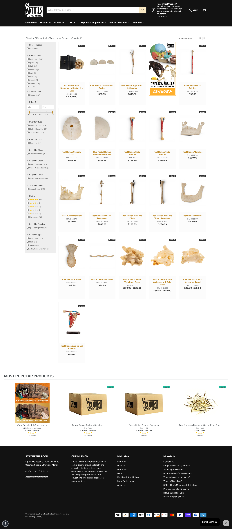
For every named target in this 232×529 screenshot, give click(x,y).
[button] (194, 10)
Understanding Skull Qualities (177, 473)
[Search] (142, 10)
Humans (44, 22)
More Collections (118, 22)
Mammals (59, 22)
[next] (225, 410)
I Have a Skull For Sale (173, 493)
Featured (30, 22)
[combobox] (93, 10)
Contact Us (168, 461)
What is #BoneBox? (172, 481)
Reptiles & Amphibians (92, 22)
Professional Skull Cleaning (176, 489)
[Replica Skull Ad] (162, 69)
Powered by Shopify (33, 517)
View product (32, 406)
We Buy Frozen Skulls (173, 497)
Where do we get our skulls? (176, 477)
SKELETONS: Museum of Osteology (180, 485)
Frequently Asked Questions (176, 465)
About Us (137, 22)
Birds (73, 22)
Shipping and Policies (173, 469)
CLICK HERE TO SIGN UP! (37, 471)
